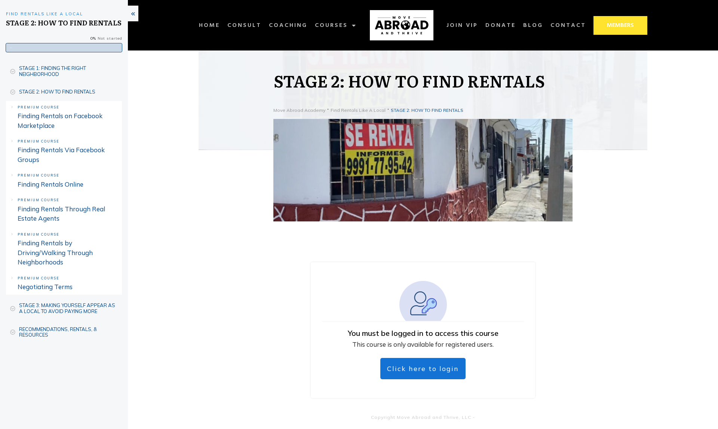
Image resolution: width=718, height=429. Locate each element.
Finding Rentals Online (50, 184)
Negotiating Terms (45, 287)
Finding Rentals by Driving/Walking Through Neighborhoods (55, 252)
